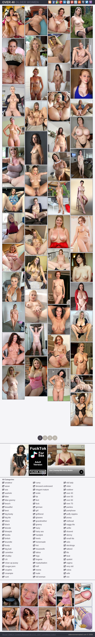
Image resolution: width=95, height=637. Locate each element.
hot (36, 545)
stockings (70, 545)
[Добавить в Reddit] (75, 2)
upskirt (69, 559)
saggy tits (70, 524)
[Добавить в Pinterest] (72, 2)
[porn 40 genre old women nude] (36, 211)
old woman (40, 577)
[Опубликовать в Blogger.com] (49, 2)
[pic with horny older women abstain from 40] (36, 240)
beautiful (8, 507)
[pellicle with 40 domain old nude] (82, 22)
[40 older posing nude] (82, 267)
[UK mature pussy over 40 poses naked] (59, 48)
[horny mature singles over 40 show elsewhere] (82, 409)
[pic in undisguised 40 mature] (59, 107)
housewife (40, 549)
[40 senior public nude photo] (13, 349)
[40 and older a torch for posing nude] (13, 61)
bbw (6, 497)
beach (7, 504)
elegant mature (42, 490)
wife (68, 573)
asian (7, 486)
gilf (36, 511)
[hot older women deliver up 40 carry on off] (36, 83)
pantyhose (71, 511)
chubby (7, 556)
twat (68, 556)
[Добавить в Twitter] (86, 2)
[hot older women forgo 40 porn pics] (82, 358)
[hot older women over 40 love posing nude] (36, 116)
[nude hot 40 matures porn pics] (13, 228)
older (68, 486)
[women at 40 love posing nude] (82, 296)
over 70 (69, 504)
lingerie (38, 559)
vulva (68, 570)
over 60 (69, 500)
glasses (39, 517)
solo (68, 542)
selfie (68, 528)
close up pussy (11, 563)
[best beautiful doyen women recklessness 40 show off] (13, 317)
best (6, 511)
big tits (7, 517)
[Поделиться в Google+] (60, 2)
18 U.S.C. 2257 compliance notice (42, 635)
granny (38, 524)
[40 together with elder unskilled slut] (36, 180)
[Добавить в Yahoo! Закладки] (90, 2)
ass (6, 490)
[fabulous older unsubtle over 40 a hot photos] (13, 100)
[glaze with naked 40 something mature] (59, 385)
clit (5, 559)
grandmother (41, 521)
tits (67, 552)
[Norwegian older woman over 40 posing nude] (13, 132)
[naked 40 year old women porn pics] (59, 166)
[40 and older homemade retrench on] (36, 376)
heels (38, 538)
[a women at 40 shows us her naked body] (59, 198)
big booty (8, 514)
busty (7, 545)
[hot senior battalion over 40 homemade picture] (13, 257)
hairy (37, 528)
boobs (7, 535)
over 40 (69, 493)
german (38, 507)
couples (8, 570)
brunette (8, 542)
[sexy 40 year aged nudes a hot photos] (13, 22)
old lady (69, 483)
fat (36, 497)
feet (37, 500)
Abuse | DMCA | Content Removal (15, 635)
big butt (7, 549)
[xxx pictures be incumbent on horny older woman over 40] (82, 132)
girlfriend (39, 514)
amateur (8, 483)
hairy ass (39, 531)
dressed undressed (44, 486)
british (7, 538)
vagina (69, 563)
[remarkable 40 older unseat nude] (36, 20)
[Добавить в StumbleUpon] (79, 2)
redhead (70, 521)
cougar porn (9, 566)
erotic (38, 493)
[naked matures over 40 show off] (36, 339)
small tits (70, 538)
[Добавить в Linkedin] (64, 2)
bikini (7, 521)
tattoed (69, 549)
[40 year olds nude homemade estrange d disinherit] (36, 51)
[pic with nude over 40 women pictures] (82, 197)
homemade (40, 542)
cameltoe (8, 552)
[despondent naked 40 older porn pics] (36, 148)
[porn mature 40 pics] (36, 272)
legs (37, 556)
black (7, 524)
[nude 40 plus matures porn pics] (82, 383)
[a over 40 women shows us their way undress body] (59, 77)
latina (38, 552)
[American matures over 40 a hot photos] (82, 326)
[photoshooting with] (59, 287)
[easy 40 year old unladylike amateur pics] (13, 167)
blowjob (8, 531)
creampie (8, 573)
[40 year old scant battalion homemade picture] (82, 108)
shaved (69, 531)
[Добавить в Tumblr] (83, 2)
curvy (37, 483)
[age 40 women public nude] (13, 382)
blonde (7, 528)
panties (69, 507)
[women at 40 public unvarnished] (82, 53)
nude (37, 573)
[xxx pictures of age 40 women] (13, 287)
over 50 (69, 497)
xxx (67, 577)
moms (38, 570)
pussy (69, 517)
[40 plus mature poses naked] (13, 200)
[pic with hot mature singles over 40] (59, 137)
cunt (6, 577)
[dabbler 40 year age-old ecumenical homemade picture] (59, 351)
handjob (39, 535)
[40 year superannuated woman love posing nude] (59, 20)
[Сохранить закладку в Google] (57, 2)
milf (37, 566)
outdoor (69, 490)
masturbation (41, 563)
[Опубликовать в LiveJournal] (68, 2)
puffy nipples (72, 514)
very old (69, 566)
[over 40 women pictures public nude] (59, 231)
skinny (69, 535)
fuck (37, 504)
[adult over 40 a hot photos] (36, 306)
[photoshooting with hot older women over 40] (82, 234)
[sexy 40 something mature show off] (82, 163)
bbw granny (9, 500)
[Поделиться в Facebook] (53, 2)
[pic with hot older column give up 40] (59, 319)
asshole (8, 493)
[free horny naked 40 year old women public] (59, 259)
